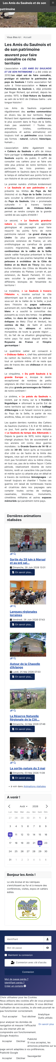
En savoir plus (46, 1024)
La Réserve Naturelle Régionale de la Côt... (24, 717)
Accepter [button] (7, 1041)
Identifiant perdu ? (14, 982)
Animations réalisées (35, 786)
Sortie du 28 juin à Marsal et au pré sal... (27, 561)
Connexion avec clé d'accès (30, 962)
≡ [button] (53, 2)
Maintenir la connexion (20, 955)
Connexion (28, 971)
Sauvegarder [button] (34, 1056)
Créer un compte (14, 986)
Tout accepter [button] (9, 1016)
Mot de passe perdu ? (16, 979)
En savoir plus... (23, 572)
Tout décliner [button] (29, 1016)
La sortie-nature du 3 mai (27, 768)
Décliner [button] (20, 1041)
